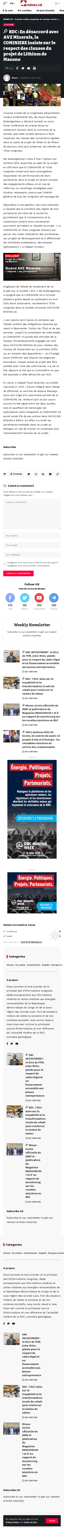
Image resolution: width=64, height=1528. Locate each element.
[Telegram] (54, 602)
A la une (10, 965)
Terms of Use (30, 1522)
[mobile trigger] (6, 3)
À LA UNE (8, 25)
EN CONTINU (31, 672)
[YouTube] (16, 1044)
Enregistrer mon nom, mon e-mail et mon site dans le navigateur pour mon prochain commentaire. (32, 564)
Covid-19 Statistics (31, 942)
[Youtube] (39, 602)
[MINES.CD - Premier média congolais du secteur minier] (32, 3)
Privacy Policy (12, 1522)
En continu (20, 965)
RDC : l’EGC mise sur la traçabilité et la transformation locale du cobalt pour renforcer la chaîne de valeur (38, 686)
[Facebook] (10, 602)
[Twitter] (25, 602)
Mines (15, 78)
